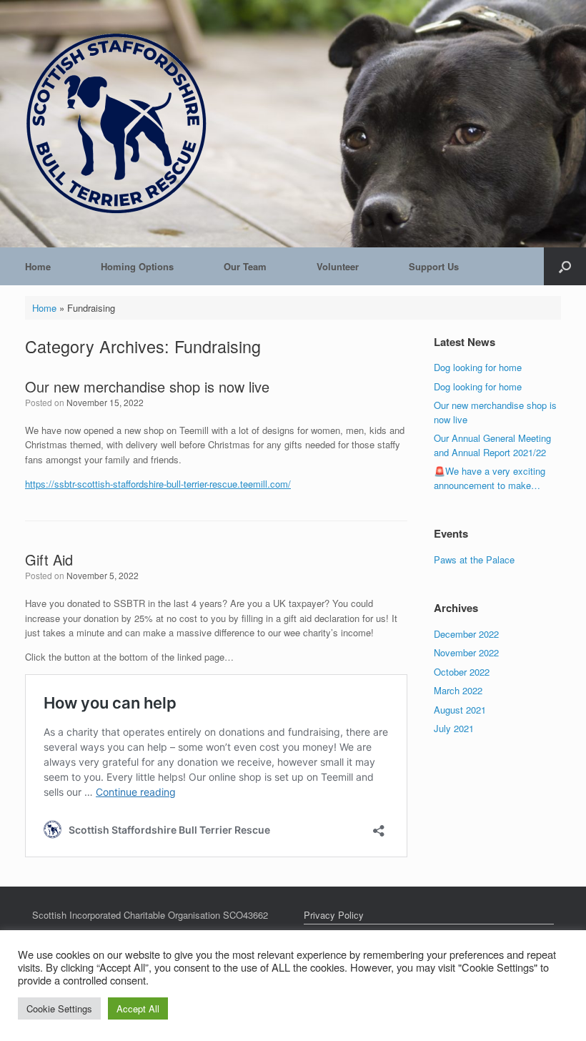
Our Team (245, 266)
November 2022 (466, 652)
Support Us (434, 266)
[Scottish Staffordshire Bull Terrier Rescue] (116, 123)
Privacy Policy (334, 915)
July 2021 (454, 728)
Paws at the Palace (474, 559)
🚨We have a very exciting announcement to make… (489, 478)
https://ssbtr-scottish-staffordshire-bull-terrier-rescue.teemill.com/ (158, 483)
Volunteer (338, 266)
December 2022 (466, 634)
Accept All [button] (137, 1008)
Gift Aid (49, 559)
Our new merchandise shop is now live (147, 386)
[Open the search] (565, 266)
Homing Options (137, 266)
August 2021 (460, 709)
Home (38, 266)
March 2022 (458, 690)
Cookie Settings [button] (59, 1008)
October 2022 (462, 672)
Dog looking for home (478, 367)
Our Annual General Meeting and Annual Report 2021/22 (492, 445)
